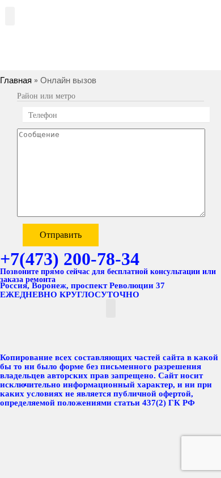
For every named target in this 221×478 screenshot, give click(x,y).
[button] (10, 16)
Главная (16, 80)
